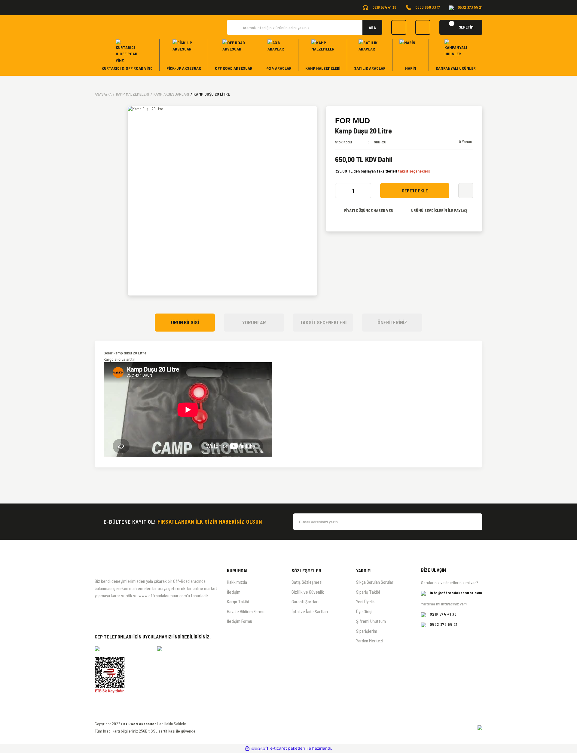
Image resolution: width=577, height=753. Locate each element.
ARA (372, 27)
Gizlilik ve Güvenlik (308, 592)
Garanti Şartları (305, 601)
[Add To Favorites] (465, 190)
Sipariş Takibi (368, 592)
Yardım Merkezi (369, 640)
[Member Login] (422, 27)
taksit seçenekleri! (414, 170)
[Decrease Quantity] (341, 190)
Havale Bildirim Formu (245, 611)
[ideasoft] (257, 748)
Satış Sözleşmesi (307, 582)
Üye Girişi (364, 611)
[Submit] (474, 521)
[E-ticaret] (287, 748)
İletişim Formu (239, 621)
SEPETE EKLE (415, 190)
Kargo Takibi (238, 601)
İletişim (233, 592)
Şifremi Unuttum (371, 621)
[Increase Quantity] (365, 190)
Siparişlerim (366, 631)
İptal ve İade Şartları (310, 611)
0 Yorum (465, 141)
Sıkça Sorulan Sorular (374, 582)
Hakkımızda (237, 582)
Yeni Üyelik (365, 601)
